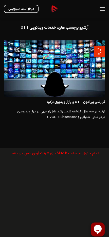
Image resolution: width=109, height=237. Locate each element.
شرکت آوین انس (37, 153)
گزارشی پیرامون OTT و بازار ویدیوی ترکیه (76, 102)
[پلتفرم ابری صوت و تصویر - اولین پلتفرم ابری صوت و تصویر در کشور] (54, 9)
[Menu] (102, 9)
